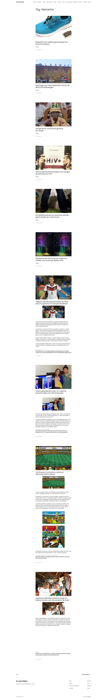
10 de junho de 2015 (39, 179)
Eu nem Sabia (20, 2)
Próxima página (86, 674)
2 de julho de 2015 (39, 136)
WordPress (89, 696)
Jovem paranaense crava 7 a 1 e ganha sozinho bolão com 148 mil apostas (51, 392)
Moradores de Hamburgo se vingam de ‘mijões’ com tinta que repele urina (51, 259)
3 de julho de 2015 (39, 92)
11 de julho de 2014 (39, 436)
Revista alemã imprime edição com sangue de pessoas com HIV (53, 173)
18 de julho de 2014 (39, 355)
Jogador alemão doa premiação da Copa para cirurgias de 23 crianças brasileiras (52, 303)
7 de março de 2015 (39, 266)
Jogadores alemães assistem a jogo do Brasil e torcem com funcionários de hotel (52, 599)
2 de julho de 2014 (39, 659)
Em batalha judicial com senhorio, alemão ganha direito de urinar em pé (52, 216)
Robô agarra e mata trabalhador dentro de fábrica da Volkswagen (53, 86)
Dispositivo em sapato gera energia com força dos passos (52, 43)
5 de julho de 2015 (39, 49)
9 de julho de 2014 (39, 562)
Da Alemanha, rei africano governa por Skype (49, 130)
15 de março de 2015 (39, 222)
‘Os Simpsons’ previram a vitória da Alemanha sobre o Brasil (49, 473)
